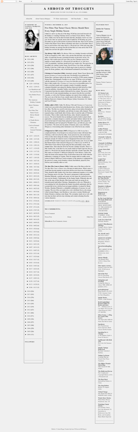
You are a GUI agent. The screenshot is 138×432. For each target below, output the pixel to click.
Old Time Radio (76, 19)
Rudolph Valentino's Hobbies (104, 352)
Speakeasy (101, 324)
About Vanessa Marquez (42, 19)
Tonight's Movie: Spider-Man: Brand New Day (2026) (105, 229)
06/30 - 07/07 (33, 210)
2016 (29, 297)
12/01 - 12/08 (33, 142)
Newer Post (48, 217)
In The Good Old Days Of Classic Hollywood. (105, 199)
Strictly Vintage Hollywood (103, 348)
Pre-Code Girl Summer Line (104, 344)
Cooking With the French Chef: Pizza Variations (103, 359)
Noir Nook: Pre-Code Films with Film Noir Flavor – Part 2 (104, 154)
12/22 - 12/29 (33, 87)
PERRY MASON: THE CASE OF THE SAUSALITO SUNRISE (105, 132)
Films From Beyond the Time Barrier (104, 177)
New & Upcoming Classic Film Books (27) (105, 276)
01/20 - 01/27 (33, 281)
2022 (29, 72)
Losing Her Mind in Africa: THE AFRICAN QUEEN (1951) (105, 285)
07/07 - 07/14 (33, 207)
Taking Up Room (103, 355)
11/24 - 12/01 (33, 145)
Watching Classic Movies (103, 405)
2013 (29, 307)
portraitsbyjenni (103, 289)
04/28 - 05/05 (33, 238)
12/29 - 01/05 (33, 84)
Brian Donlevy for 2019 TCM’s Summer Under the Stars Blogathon (105, 293)
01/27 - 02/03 (33, 278)
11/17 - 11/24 (33, 148)
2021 (29, 75)
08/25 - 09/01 (33, 185)
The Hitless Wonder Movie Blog (104, 364)
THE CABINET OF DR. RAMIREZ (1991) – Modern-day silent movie (105, 252)
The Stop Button (103, 385)
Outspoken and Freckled (103, 280)
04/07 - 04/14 (33, 247)
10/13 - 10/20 (33, 164)
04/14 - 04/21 (33, 244)
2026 (29, 59)
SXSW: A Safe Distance (105, 299)
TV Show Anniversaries (61, 19)
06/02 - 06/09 (33, 222)
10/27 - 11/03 (33, 157)
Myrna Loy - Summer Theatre (104, 112)
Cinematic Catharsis (104, 137)
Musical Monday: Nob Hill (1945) (104, 163)
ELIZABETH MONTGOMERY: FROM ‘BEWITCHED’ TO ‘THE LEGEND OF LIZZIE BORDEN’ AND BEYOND (105, 206)
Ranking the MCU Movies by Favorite (103, 189)
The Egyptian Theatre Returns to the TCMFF (104, 119)
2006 (29, 328)
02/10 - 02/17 (33, 272)
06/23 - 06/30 (33, 213)
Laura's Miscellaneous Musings (105, 225)
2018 (29, 291)
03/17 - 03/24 (33, 256)
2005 (29, 331)
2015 (29, 300)
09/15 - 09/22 (33, 176)
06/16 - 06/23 (33, 216)
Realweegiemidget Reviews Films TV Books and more (104, 303)
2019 (29, 81)
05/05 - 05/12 (33, 235)
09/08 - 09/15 (33, 179)
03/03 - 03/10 (33, 263)
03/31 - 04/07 (33, 250)
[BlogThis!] (83, 201)
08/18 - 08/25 (33, 188)
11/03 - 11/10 (33, 154)
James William (75, 429)
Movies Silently (103, 257)
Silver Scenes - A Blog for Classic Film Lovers (105, 316)
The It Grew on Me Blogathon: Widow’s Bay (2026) (104, 241)
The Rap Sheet (103, 379)
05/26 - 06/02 (33, 225)
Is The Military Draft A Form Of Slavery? (105, 336)
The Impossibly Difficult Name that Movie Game (105, 320)
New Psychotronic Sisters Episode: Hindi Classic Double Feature (105, 327)
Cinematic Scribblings (105, 143)
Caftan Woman (103, 129)
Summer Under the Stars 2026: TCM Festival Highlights (105, 269)
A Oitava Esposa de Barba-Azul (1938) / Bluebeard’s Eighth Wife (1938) (105, 171)
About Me (29, 19)
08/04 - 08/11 (33, 195)
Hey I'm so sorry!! (103, 235)
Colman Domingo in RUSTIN (104, 125)
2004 (29, 334)
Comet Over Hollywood (102, 159)
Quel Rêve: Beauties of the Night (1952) (105, 145)
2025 (29, 62)
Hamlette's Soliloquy (104, 186)
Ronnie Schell (102, 195)
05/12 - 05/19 (33, 232)
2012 (29, 310)
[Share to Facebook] (87, 201)
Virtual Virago (102, 392)
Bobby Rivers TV (103, 122)
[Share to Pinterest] (88, 201)
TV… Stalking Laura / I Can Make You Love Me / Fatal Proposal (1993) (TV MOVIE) (105, 309)
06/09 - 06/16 (33, 219)
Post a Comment (50, 213)
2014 (29, 303)
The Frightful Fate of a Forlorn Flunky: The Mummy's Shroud (104, 181)
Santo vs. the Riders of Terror (104, 139)
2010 (29, 316)
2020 (29, 78)
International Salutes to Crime (105, 382)
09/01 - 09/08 (33, 182)
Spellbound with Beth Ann (105, 340)
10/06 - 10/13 (33, 167)
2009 (29, 319)
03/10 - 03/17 (33, 259)
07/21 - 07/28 (33, 201)
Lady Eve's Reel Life (104, 219)
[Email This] (81, 201)
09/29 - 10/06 (33, 170)
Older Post (90, 217)
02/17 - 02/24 (33, 269)
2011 (29, 313)
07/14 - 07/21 (33, 204)
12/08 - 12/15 (33, 139)
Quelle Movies (102, 297)
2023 (29, 68)
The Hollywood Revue (105, 371)
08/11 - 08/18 (33, 191)
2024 (29, 65)
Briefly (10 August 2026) (103, 388)
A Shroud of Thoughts (69, 8)
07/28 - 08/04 (33, 198)
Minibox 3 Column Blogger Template (60, 429)
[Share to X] (85, 201)
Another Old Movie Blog (104, 109)
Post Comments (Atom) (60, 221)
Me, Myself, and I (103, 233)
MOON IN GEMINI (104, 238)
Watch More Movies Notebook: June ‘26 (104, 400)
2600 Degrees (83, 429)
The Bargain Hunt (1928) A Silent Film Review (104, 261)
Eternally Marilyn (103, 221)
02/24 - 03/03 (33, 266)
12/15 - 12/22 (33, 136)
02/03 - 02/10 (33, 275)
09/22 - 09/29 (33, 173)
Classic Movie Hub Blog (104, 150)
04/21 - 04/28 (33, 241)
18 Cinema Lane (103, 93)
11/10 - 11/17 (33, 151)
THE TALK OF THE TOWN (104, 367)
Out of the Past (103, 274)
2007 (29, 325)
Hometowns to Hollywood (102, 193)
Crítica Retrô (102, 167)
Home (86, 19)
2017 (29, 294)
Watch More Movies (104, 398)
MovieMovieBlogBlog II (105, 247)
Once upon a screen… (105, 265)
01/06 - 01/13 (33, 287)
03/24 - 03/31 (33, 253)
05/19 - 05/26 (33, 229)
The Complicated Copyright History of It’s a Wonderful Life (105, 374)
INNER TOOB (103, 213)
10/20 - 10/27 (33, 161)
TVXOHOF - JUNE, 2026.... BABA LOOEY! (105, 216)
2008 (29, 322)
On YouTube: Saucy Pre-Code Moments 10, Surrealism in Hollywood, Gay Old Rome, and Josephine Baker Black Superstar (105, 412)
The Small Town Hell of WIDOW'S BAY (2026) (105, 394)
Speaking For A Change (103, 333)
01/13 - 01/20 (33, 284)
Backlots (101, 116)
